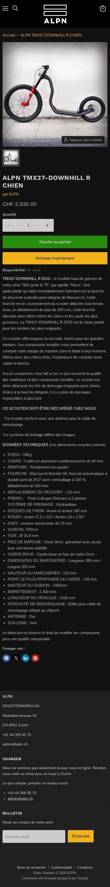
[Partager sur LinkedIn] (25, 658)
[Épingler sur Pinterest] (35, 658)
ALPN (14, 194)
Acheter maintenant (55, 258)
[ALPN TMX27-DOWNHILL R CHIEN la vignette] (11, 158)
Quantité (9, 214)
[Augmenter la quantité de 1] (47, 225)
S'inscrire (81, 836)
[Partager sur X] (16, 658)
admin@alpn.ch (20, 798)
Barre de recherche (31, 867)
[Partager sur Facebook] (6, 658)
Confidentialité (61, 867)
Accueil (9, 35)
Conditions (85, 867)
